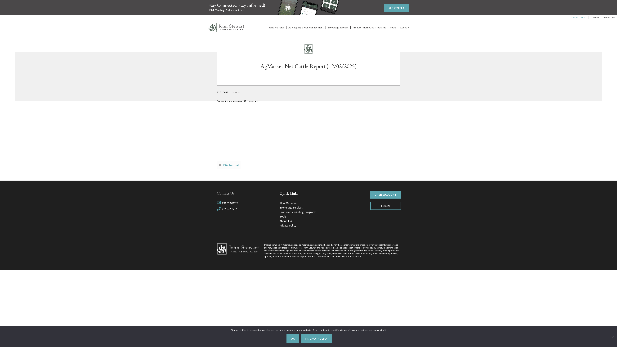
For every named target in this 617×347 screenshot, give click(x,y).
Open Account (579, 17)
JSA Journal (231, 165)
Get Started (396, 7)
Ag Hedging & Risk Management (306, 27)
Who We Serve (276, 27)
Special (236, 92)
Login (594, 17)
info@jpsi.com (230, 202)
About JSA (286, 221)
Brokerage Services (338, 27)
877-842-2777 (229, 208)
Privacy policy (316, 338)
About (403, 27)
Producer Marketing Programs (369, 27)
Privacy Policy (288, 225)
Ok (293, 338)
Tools (393, 27)
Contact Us (609, 17)
